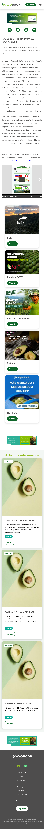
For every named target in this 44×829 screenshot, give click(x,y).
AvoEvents (22, 790)
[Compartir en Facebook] (18, 30)
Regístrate (31, 5)
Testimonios (22, 794)
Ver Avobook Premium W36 (22, 161)
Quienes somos (22, 801)
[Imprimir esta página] (34, 30)
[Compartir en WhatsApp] (10, 30)
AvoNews (22, 776)
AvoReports (8, 462)
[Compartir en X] (26, 30)
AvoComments (22, 780)
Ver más (12, 244)
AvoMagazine (22, 787)
